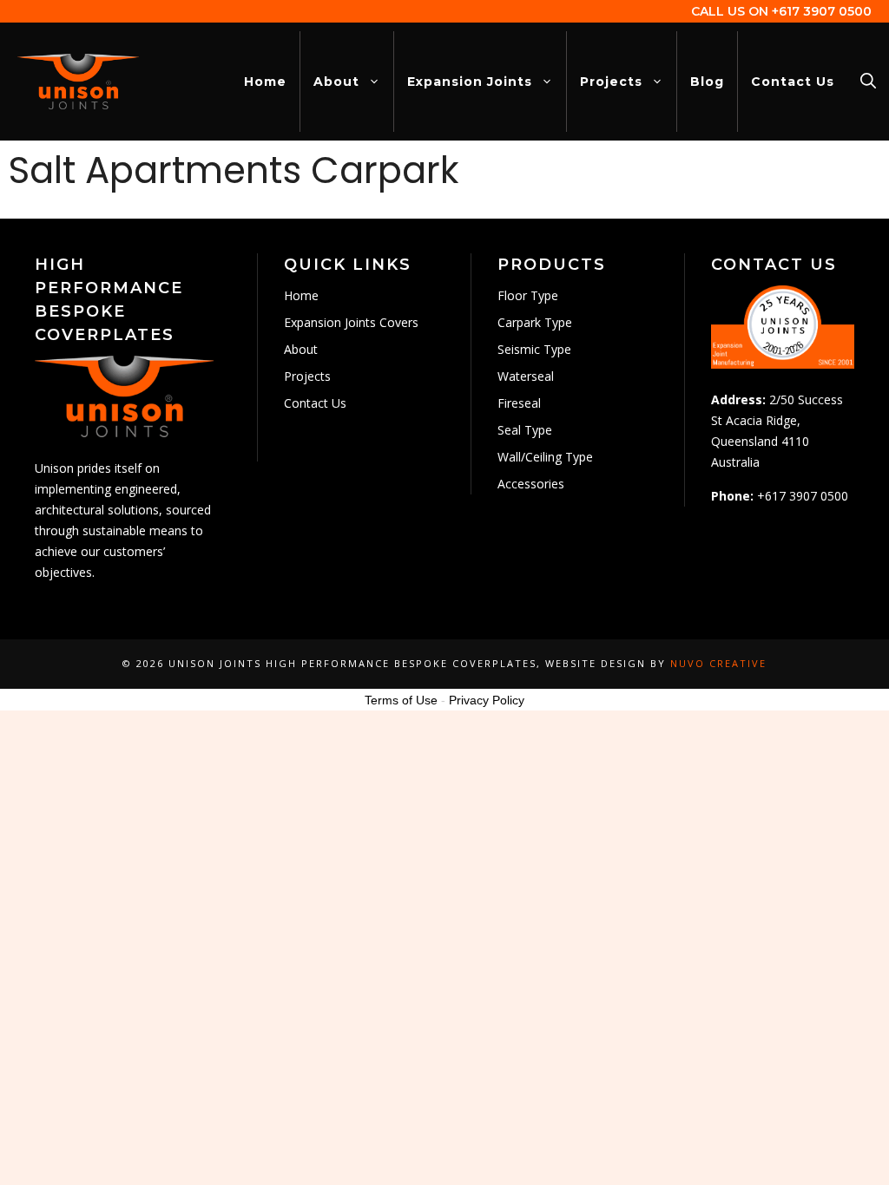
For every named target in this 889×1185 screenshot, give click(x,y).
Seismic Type (534, 349)
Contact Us (792, 81)
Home (265, 81)
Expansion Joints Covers (351, 322)
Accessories (530, 483)
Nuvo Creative (718, 663)
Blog (707, 81)
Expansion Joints (469, 81)
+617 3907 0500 (822, 11)
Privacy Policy (486, 700)
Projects (611, 81)
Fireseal (519, 403)
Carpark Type (534, 322)
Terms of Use (401, 700)
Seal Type (524, 430)
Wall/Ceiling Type (545, 456)
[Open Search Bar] (868, 81)
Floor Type (527, 295)
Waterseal (525, 376)
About (336, 81)
